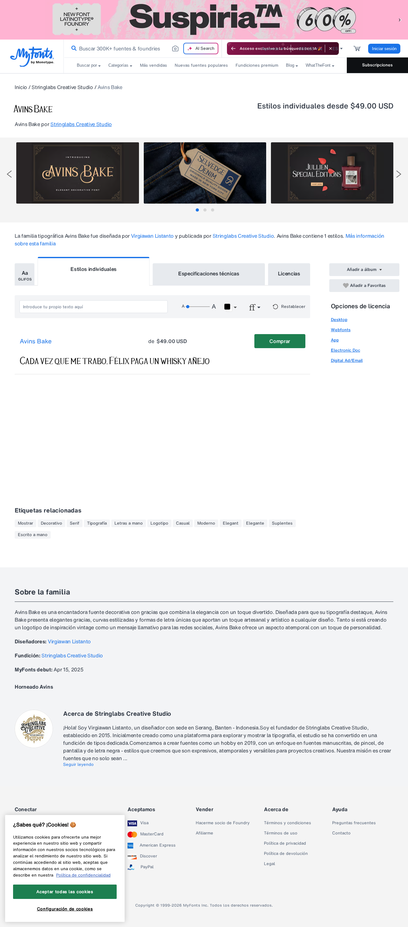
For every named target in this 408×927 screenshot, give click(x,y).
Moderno (206, 523)
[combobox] (143, 48)
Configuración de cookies (65, 909)
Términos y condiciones (287, 823)
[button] (400, 19)
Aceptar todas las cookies (64, 892)
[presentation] (9, 174)
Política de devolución (286, 853)
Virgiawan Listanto (152, 236)
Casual (183, 523)
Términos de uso (280, 833)
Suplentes (282, 523)
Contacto (341, 833)
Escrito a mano (32, 534)
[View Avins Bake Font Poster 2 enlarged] (205, 173)
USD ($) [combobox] (305, 49)
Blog (290, 65)
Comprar (279, 341)
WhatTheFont (318, 65)
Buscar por (87, 65)
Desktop (339, 320)
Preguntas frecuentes (354, 823)
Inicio (21, 87)
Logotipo (159, 523)
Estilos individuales (93, 269)
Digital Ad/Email (347, 360)
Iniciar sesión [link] (384, 48)
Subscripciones (377, 65)
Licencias (289, 273)
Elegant (230, 523)
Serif (74, 523)
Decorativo (51, 523)
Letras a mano (128, 523)
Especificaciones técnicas (208, 273)
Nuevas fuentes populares (201, 65)
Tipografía (97, 523)
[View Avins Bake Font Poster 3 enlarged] (332, 173)
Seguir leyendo (78, 764)
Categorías (118, 65)
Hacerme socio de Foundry (223, 823)
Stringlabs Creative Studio (62, 87)
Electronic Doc (345, 350)
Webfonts (341, 330)
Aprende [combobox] (270, 49)
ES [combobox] (335, 49)
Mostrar (25, 523)
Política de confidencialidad (83, 875)
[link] (72, 48)
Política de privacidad (285, 843)
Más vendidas (153, 65)
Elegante (255, 523)
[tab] (197, 210)
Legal (269, 863)
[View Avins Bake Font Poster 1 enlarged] (77, 173)
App (335, 340)
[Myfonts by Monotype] (32, 56)
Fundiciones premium (257, 65)
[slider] (198, 306)
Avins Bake (36, 341)
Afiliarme (204, 833)
